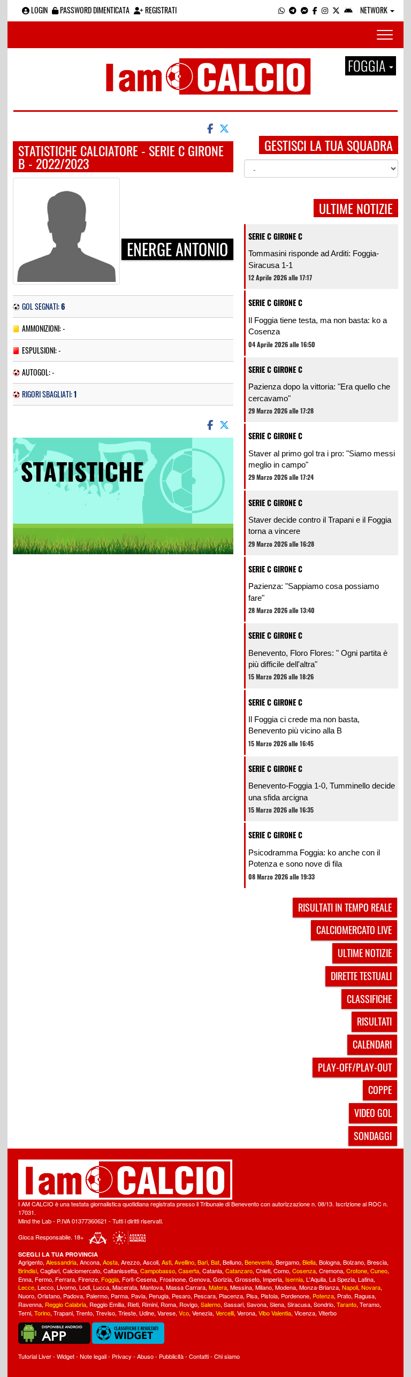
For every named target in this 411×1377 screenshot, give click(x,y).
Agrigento (30, 1262)
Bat (215, 1262)
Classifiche (369, 999)
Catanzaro (239, 1270)
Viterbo (327, 1313)
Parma (119, 1295)
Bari (202, 1262)
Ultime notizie (365, 953)
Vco (184, 1313)
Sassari (233, 1304)
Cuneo (378, 1270)
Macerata (124, 1287)
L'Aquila (316, 1279)
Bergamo (287, 1262)
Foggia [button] (368, 65)
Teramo (369, 1304)
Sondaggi (373, 1136)
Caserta (188, 1270)
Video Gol (373, 1113)
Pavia (138, 1295)
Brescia (377, 1262)
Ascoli (150, 1262)
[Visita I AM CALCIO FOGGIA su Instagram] (325, 10)
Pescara (205, 1295)
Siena (277, 1304)
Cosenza (304, 1270)
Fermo (43, 1279)
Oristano (48, 1295)
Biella (309, 1262)
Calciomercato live (354, 930)
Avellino (184, 1262)
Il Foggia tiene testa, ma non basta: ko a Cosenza (317, 326)
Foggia (110, 1279)
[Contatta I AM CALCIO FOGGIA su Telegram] (292, 10)
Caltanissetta (120, 1270)
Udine (146, 1313)
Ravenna (30, 1304)
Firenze (88, 1279)
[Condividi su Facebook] (209, 128)
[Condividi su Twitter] (225, 128)
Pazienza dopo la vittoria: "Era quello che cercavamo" (319, 392)
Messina (241, 1287)
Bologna (329, 1262)
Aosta (110, 1262)
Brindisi (27, 1270)
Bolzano (353, 1262)
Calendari (372, 1044)
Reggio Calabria (65, 1304)
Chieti (263, 1270)
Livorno (66, 1287)
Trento (84, 1313)
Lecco (45, 1287)
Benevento (258, 1262)
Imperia (272, 1279)
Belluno (232, 1262)
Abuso (145, 1356)
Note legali (93, 1356)
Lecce (26, 1287)
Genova (199, 1279)
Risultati (374, 1021)
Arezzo (130, 1262)
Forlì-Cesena (139, 1279)
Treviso (105, 1313)
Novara (370, 1287)
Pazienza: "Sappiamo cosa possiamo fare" (313, 592)
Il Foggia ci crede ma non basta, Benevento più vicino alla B (304, 725)
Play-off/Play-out (355, 1067)
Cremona (331, 1270)
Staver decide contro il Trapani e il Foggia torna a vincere (319, 525)
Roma (168, 1304)
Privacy (122, 1356)
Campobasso (157, 1270)
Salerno (210, 1304)
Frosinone (172, 1279)
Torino (42, 1313)
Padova (73, 1295)
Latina (366, 1279)
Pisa (251, 1295)
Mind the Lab (34, 1221)
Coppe (380, 1090)
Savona (257, 1304)
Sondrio (323, 1304)
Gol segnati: (43, 306)
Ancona (90, 1262)
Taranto (346, 1304)
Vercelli (225, 1313)
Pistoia (269, 1295)
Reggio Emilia (106, 1304)
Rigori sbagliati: (49, 394)
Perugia (159, 1295)
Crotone (356, 1270)
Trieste (127, 1313)
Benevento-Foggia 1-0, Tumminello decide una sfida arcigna (321, 791)
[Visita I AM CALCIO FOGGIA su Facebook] (315, 10)
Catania (212, 1270)
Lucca (101, 1287)
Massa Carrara (186, 1287)
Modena (285, 1287)
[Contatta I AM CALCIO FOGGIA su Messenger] (304, 10)
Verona (246, 1313)
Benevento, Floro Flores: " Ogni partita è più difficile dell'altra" (317, 658)
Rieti (133, 1304)
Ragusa (364, 1295)
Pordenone (295, 1295)
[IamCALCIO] (205, 1179)
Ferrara (65, 1279)
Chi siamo (227, 1356)
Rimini (149, 1304)
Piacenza (231, 1295)
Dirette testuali (361, 976)
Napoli (350, 1287)
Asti (166, 1262)
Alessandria (61, 1262)
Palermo (97, 1295)
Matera (218, 1287)
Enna (25, 1279)
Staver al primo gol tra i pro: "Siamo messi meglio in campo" (321, 459)
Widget (65, 1356)
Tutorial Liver (34, 1356)
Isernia (294, 1279)
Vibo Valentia (274, 1313)
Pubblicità (171, 1356)
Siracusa (298, 1304)
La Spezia (342, 1279)
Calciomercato (81, 1270)
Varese (166, 1313)
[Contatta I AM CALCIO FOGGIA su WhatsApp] (281, 10)
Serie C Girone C (275, 236)
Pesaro (181, 1295)
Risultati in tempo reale (345, 907)
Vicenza (304, 1313)
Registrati (160, 10)
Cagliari (49, 1270)
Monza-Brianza (319, 1287)
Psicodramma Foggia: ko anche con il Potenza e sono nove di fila (314, 858)
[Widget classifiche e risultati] (128, 1332)
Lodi (84, 1287)
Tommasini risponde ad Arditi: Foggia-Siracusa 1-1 (313, 259)
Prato (344, 1295)
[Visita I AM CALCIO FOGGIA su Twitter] (336, 10)
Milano (263, 1287)
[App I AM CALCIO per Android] (348, 10)
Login (38, 10)
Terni (24, 1313)
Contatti (199, 1356)
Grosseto (247, 1279)
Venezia (202, 1313)
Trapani (63, 1313)
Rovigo (188, 1304)
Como (281, 1270)
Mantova (151, 1287)
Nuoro (26, 1295)
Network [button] (374, 10)
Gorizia (222, 1279)
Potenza (323, 1295)
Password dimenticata (94, 10)
